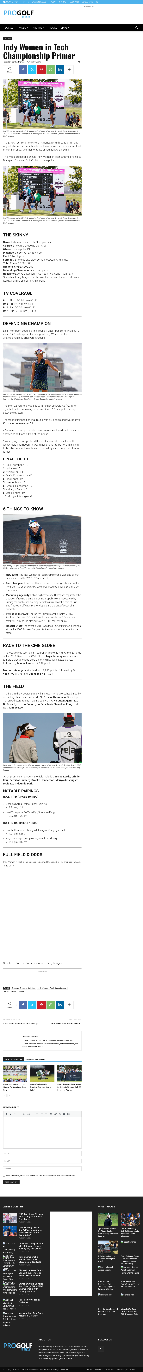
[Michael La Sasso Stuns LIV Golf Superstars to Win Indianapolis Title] (10, 1278)
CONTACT (63, 2)
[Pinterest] (41, 69)
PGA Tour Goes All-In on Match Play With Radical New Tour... (31, 1216)
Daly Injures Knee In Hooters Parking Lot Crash (106, 1258)
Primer (21, 991)
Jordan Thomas (18, 62)
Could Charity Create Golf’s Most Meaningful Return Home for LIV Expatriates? (30, 1231)
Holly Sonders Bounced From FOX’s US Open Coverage (108, 1311)
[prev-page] (5, 1095)
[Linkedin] (60, 69)
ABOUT (54, 2)
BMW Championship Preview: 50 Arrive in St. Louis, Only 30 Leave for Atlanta (69, 1087)
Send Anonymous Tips (90, 2)
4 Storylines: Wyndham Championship (20, 1023)
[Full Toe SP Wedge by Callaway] (10, 1304)
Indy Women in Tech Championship (52, 988)
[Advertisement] (89, 14)
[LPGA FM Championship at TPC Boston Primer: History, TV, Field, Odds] (10, 1251)
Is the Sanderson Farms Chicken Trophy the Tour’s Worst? (130, 1283)
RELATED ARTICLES (13, 1059)
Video (22, 27)
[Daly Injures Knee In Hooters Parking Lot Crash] (108, 1247)
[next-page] (9, 1095)
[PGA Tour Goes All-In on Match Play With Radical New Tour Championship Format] (10, 1218)
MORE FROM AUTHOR (35, 1059)
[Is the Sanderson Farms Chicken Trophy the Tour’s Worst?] (130, 1272)
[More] (69, 69)
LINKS (64, 27)
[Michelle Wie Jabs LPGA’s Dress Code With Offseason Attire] (130, 1300)
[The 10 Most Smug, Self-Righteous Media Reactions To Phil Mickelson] (130, 1219)
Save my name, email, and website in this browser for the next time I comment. (40, 1176)
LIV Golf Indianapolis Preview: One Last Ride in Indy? (40, 1087)
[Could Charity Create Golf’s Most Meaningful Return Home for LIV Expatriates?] (10, 1231)
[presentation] (6, 1114)
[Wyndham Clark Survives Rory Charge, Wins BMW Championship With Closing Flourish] (10, 1288)
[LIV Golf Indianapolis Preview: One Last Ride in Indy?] (42, 1073)
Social (9, 27)
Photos (37, 27)
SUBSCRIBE (74, 2)
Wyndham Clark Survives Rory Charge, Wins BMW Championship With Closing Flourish (31, 1288)
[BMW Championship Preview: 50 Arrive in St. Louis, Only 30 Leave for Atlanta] (69, 1073)
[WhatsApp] (51, 69)
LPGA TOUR (7, 38)
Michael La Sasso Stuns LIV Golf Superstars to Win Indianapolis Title (31, 1273)
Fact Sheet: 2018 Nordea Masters (66, 1023)
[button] (136, 28)
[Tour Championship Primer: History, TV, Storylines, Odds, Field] (15, 1073)
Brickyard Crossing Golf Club (23, 988)
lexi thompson (10, 991)
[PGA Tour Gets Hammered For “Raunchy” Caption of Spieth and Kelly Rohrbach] (108, 1272)
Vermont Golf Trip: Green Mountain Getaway (31, 1314)
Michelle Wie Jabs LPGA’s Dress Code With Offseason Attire (129, 1311)
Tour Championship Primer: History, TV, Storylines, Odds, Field (15, 1087)
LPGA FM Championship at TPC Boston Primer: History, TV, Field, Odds (31, 1246)
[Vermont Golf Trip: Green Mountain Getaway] (10, 1319)
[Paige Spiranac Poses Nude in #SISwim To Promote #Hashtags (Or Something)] (130, 1247)
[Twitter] (32, 69)
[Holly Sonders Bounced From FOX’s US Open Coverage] (108, 1300)
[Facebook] (138, 2)
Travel (52, 27)
